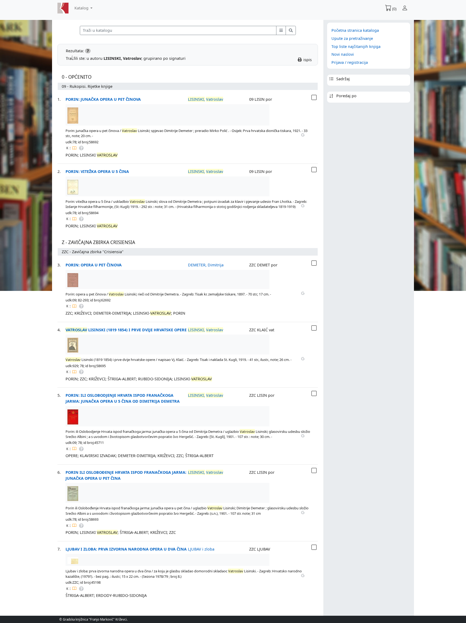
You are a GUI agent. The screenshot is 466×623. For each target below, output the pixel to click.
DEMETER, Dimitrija (206, 264)
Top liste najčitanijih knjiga (356, 46)
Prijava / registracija (349, 62)
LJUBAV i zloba (201, 549)
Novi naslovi (342, 54)
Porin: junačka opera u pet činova (103, 99)
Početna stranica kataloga (355, 30)
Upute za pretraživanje (352, 38)
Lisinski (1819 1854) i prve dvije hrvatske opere (126, 329)
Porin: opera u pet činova (94, 264)
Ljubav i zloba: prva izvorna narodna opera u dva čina (126, 549)
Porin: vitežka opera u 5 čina (97, 171)
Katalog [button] (82, 8)
